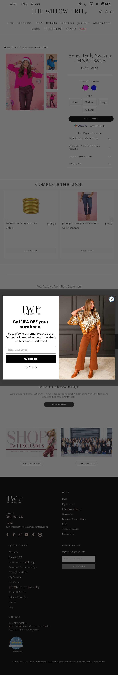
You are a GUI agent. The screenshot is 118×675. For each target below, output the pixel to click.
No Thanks (31, 367)
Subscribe (31, 358)
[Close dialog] (111, 299)
